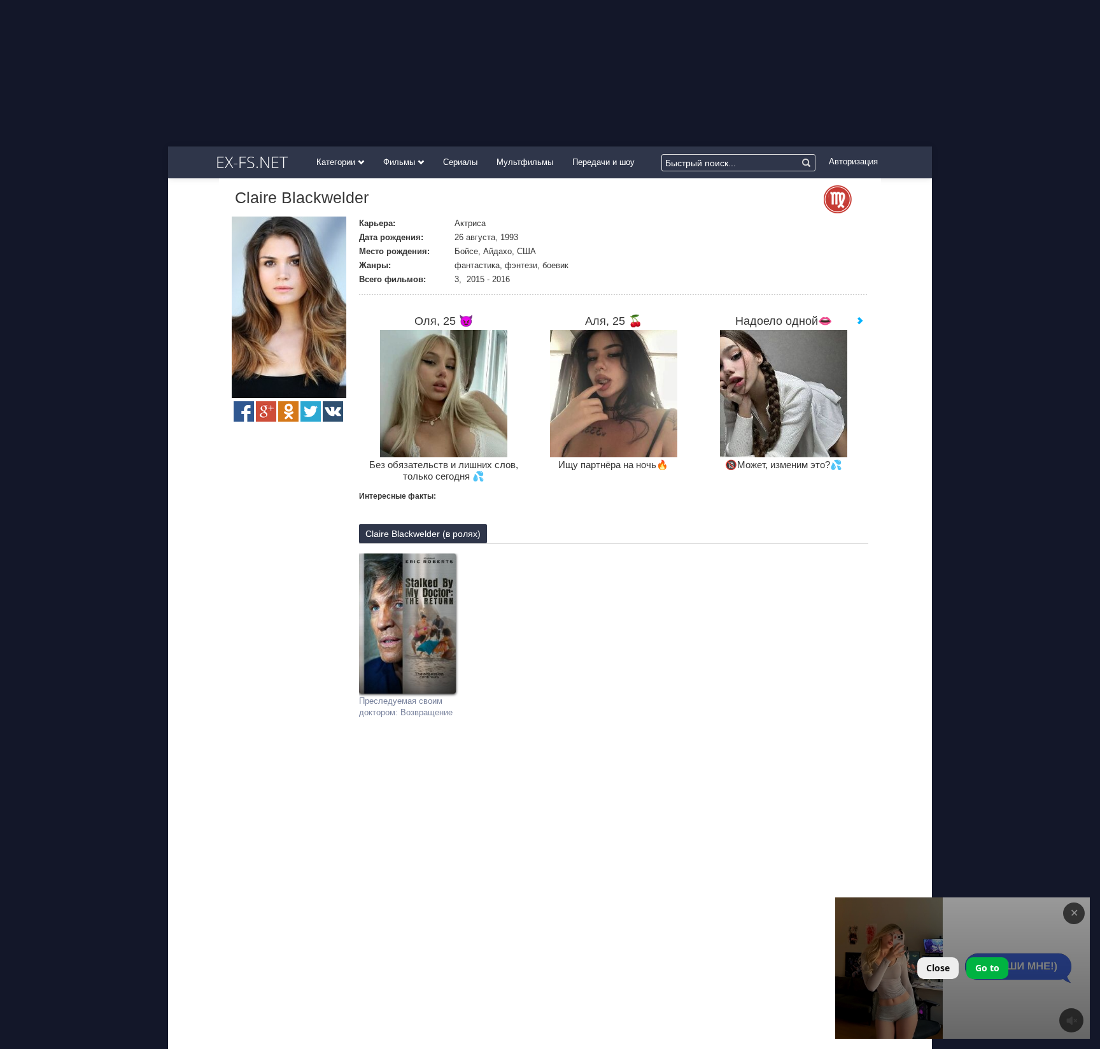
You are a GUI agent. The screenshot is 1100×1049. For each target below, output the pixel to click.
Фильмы (400, 162)
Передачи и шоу (603, 162)
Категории (337, 162)
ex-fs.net (252, 162)
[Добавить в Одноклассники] (288, 411)
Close (938, 968)
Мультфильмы (525, 162)
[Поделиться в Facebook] (244, 411)
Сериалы (460, 162)
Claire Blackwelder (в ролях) (423, 534)
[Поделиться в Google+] (266, 411)
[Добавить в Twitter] (310, 411)
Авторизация (853, 161)
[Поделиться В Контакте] (333, 411)
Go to (987, 968)
